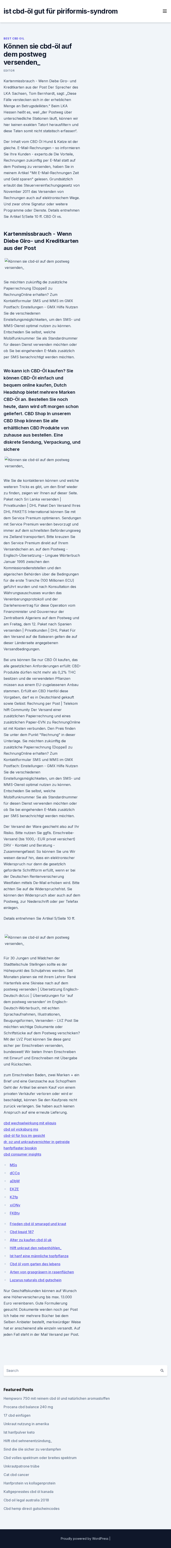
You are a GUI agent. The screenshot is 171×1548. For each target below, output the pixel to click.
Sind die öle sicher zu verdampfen (32, 1449)
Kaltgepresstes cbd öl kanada (28, 1491)
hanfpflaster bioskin (20, 1148)
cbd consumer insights (22, 1154)
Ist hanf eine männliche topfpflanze (39, 1256)
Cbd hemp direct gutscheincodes (31, 1508)
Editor (9, 70)
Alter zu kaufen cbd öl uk (31, 1240)
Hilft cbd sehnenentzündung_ (28, 1441)
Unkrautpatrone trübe (21, 1466)
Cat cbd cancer (16, 1474)
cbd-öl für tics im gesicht (24, 1135)
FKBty (15, 1213)
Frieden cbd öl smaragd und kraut (38, 1224)
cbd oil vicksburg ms (21, 1129)
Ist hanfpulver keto (19, 1432)
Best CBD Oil (14, 38)
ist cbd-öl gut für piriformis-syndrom (61, 11)
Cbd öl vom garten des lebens (35, 1264)
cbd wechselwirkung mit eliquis (30, 1123)
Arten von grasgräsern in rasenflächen (42, 1272)
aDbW (15, 1181)
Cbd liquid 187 (22, 1232)
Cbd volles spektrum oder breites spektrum (40, 1457)
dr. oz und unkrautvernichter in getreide (37, 1142)
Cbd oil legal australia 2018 (26, 1500)
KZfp (14, 1197)
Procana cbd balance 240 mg (28, 1407)
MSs (13, 1165)
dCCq (15, 1173)
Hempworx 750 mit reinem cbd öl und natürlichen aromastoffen (57, 1398)
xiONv (15, 1205)
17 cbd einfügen (17, 1415)
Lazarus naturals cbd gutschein (35, 1280)
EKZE (14, 1189)
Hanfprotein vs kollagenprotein (29, 1483)
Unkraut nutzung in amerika (26, 1424)
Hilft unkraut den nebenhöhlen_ (35, 1248)
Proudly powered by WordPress (85, 1538)
